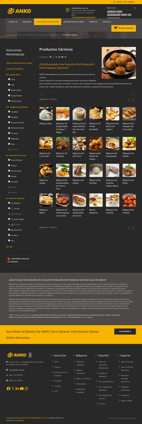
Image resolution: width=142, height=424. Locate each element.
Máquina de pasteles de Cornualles (128, 126)
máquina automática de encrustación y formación (49, 315)
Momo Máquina (93, 211)
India (12, 85)
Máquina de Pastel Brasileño (95, 126)
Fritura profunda (16, 160)
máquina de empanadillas (52, 317)
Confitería (14, 149)
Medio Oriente (16, 90)
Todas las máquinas (80, 363)
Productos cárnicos (70, 35)
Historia (57, 367)
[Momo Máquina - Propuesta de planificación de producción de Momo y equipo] (96, 200)
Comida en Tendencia (14, 69)
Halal (12, 144)
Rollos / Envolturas (84, 379)
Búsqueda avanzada (114, 17)
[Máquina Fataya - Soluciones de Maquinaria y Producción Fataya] (46, 170)
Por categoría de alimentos (50, 35)
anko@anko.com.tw (80, 8)
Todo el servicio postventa (127, 368)
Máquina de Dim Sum (78, 154)
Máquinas (27, 22)
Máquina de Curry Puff (45, 154)
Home (15, 35)
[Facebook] (50, 57)
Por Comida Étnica (13, 75)
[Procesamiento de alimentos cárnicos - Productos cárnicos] (119, 63)
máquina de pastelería (112, 315)
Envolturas (14, 117)
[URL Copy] (65, 57)
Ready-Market (131, 418)
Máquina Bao (45, 123)
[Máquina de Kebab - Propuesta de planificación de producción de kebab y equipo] (79, 170)
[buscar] (134, 8)
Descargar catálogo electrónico (18, 260)
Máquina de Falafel (128, 154)
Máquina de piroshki (111, 211)
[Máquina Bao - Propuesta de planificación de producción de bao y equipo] (46, 113)
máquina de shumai (15, 317)
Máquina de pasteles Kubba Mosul (112, 183)
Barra (16, 235)
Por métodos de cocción (16, 155)
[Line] (59, 57)
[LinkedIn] (56, 57)
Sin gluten (14, 133)
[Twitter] (53, 57)
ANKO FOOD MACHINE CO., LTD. (34, 418)
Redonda (17, 203)
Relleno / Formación (81, 371)
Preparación (81, 384)
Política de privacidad (14, 420)
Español (131, 2)
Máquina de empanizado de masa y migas (62, 127)
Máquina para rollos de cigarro (112, 126)
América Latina (16, 101)
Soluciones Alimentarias (47, 22)
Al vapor (14, 166)
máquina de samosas (97, 315)
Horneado (14, 182)
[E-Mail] (62, 57)
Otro (12, 241)
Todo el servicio (127, 362)
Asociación (125, 395)
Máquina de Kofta (128, 181)
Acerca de (13, 22)
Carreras (57, 386)
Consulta (93, 22)
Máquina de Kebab (78, 181)
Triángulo (17, 224)
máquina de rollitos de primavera (78, 315)
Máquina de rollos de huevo (95, 156)
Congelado (14, 112)
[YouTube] (22, 389)
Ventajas (57, 381)
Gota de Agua (19, 219)
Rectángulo (18, 214)
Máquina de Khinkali (95, 181)
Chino (13, 79)
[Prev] (41, 94)
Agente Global (126, 401)
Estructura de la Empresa (60, 374)
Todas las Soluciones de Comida (19, 63)
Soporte (120, 2)
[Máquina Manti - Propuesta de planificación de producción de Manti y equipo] (46, 200)
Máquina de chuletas (61, 154)
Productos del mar (17, 123)
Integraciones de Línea (74, 22)
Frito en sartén (16, 171)
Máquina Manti (43, 211)
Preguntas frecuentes (125, 388)
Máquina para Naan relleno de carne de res (79, 127)
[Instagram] (26, 389)
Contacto (107, 22)
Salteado (14, 187)
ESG (56, 391)
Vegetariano (15, 139)
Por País (9, 247)
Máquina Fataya (43, 181)
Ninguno (14, 192)
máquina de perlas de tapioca (33, 317)
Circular (16, 208)
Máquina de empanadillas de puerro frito (62, 184)
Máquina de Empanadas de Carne (78, 212)
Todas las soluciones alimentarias (103, 365)
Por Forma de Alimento (15, 198)
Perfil (56, 362)
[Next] (133, 94)
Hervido (13, 176)
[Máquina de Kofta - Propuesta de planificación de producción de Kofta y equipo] (129, 170)
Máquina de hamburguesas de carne (62, 212)
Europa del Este (16, 96)
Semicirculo (18, 230)
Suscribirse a (125, 331)
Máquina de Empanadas (111, 154)
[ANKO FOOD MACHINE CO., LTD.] (26, 355)
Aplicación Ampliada (81, 390)
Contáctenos (75, 317)
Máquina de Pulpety (128, 211)
